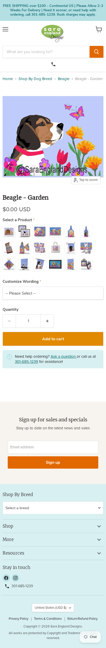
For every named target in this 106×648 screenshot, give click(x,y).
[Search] (96, 52)
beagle (63, 79)
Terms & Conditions (48, 619)
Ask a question (64, 357)
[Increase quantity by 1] (47, 321)
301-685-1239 (54, 64)
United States (50, 608)
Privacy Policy (18, 619)
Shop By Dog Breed (35, 79)
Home (8, 79)
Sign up (53, 462)
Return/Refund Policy (82, 619)
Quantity (11, 309)
